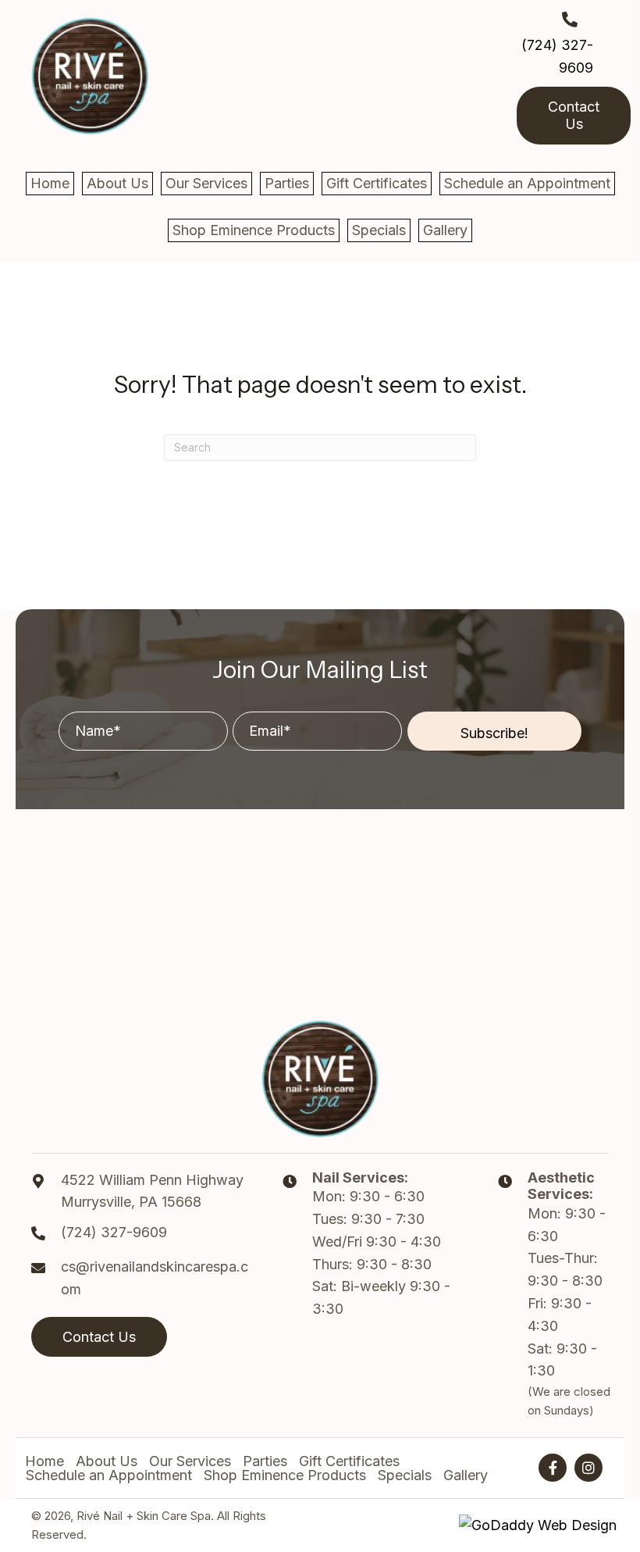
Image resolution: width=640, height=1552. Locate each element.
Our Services (190, 1461)
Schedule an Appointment (109, 1475)
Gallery (465, 1475)
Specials (405, 1475)
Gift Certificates (349, 1461)
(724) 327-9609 (114, 1232)
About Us (106, 1461)
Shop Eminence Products (285, 1475)
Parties (265, 1461)
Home (44, 1461)
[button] (494, 731)
